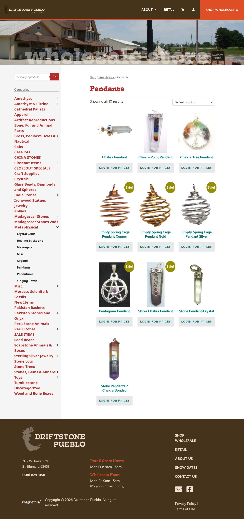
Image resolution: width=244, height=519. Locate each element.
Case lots (22, 152)
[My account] (193, 9)
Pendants (24, 267)
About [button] (147, 9)
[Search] (54, 76)
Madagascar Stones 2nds (36, 221)
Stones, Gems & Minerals (36, 372)
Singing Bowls (27, 281)
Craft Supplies (26, 173)
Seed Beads (24, 339)
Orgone (22, 261)
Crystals (21, 178)
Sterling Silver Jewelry (33, 355)
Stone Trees (24, 366)
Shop (93, 77)
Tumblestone (26, 382)
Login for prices (114, 167)
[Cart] (183, 9)
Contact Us (186, 476)
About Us (184, 458)
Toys (18, 377)
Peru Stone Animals (31, 323)
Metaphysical (26, 227)
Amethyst (23, 98)
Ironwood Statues (30, 200)
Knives (20, 211)
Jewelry (21, 205)
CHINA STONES (27, 157)
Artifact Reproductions (34, 119)
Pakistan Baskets (29, 307)
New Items (24, 302)
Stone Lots (23, 361)
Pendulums (25, 274)
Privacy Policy (185, 504)
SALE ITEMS (24, 334)
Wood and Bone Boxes (33, 393)
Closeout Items (27, 162)
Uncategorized (27, 388)
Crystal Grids (26, 234)
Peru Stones (25, 329)
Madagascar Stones (31, 216)
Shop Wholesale (220, 10)
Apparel (21, 114)
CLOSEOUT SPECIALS (32, 168)
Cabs (18, 146)
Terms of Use (185, 509)
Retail (169, 9)
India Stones (25, 195)
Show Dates (186, 467)
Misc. (20, 254)
